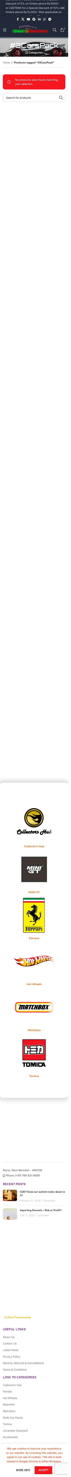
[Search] (55, 30)
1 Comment (48, 1200)
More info (23, 1470)
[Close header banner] (63, 8)
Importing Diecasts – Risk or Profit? (41, 1210)
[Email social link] (28, 19)
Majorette (9, 1404)
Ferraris (7, 1391)
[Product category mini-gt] (34, 871)
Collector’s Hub (12, 1385)
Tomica (7, 1424)
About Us (8, 1337)
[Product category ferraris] (34, 917)
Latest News (10, 1350)
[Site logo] (29, 29)
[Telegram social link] (50, 19)
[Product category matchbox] (34, 1009)
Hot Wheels (10, 1398)
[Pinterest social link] (34, 19)
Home (6, 62)
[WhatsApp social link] (44, 19)
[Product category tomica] (34, 1055)
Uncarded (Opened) (15, 1430)
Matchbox (9, 1411)
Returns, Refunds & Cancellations (23, 1363)
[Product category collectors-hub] (34, 825)
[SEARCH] (61, 97)
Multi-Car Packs (13, 1417)
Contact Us (10, 1343)
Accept (43, 1470)
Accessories (10, 1437)
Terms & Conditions (15, 1369)
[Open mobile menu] (5, 30)
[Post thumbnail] (10, 1196)
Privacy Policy (11, 1356)
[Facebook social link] (18, 19)
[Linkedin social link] (39, 19)
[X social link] (23, 19)
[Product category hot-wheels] (34, 963)
